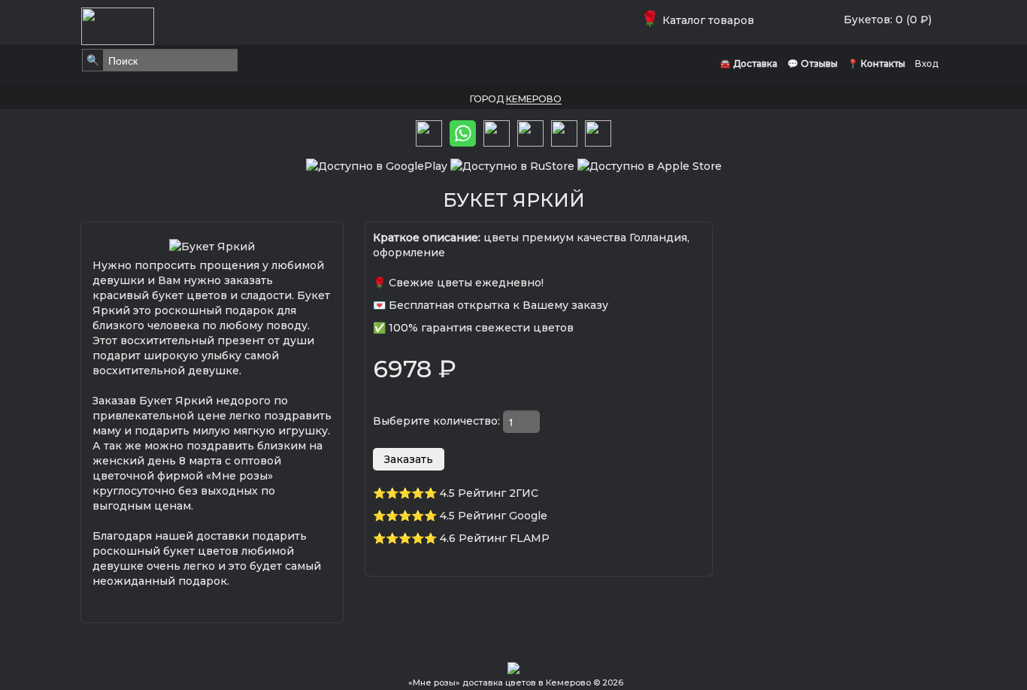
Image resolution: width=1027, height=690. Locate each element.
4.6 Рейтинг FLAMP (495, 538)
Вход (926, 63)
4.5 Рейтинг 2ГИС (489, 493)
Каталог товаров (700, 20)
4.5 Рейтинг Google (493, 515)
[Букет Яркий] (212, 245)
